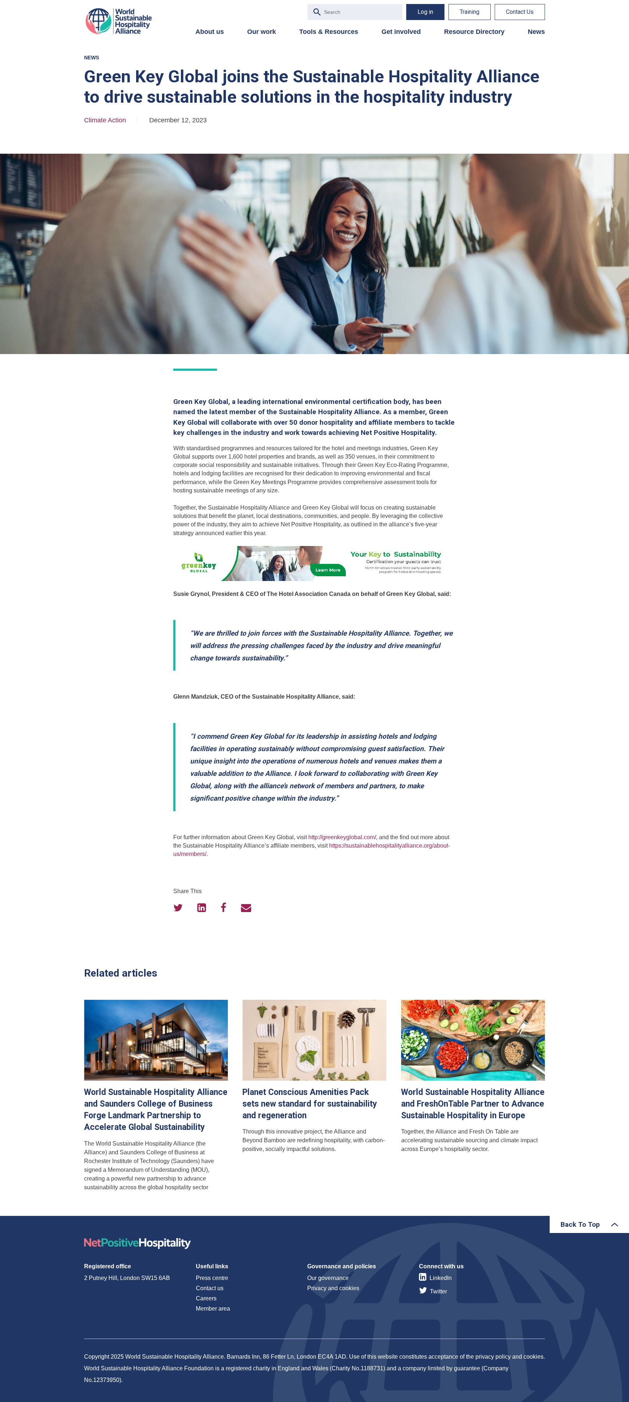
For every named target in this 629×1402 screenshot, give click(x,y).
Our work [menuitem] (261, 31)
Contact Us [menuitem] (520, 11)
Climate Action (105, 120)
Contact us (209, 1288)
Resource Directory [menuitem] (474, 31)
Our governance (328, 1278)
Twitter (438, 1291)
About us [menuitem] (209, 31)
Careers (206, 1298)
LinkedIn (441, 1278)
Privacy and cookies (333, 1288)
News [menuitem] (536, 31)
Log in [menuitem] (425, 11)
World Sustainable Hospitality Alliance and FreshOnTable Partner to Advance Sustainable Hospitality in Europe (473, 1098)
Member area (213, 1308)
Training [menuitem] (469, 11)
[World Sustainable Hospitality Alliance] (122, 21)
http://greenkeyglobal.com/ (342, 837)
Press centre (212, 1278)
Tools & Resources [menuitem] (328, 31)
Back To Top (580, 1224)
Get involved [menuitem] (401, 31)
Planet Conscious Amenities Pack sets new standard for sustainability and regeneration (314, 1098)
